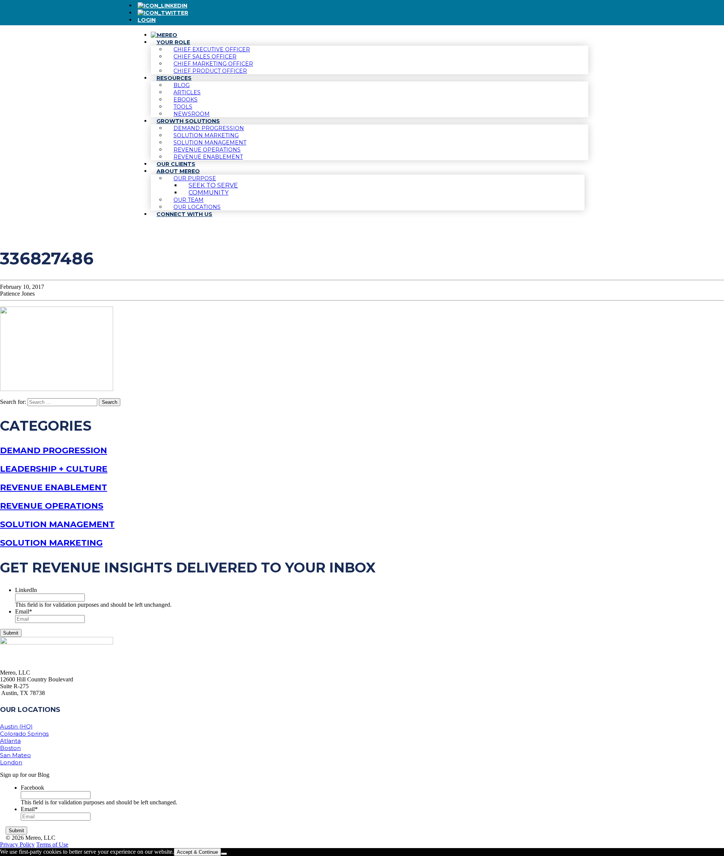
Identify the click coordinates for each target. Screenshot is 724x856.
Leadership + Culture (53, 469)
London (11, 762)
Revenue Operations (51, 506)
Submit (10, 633)
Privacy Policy (17, 844)
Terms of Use (52, 844)
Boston (10, 748)
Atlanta (10, 740)
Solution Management (57, 524)
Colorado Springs (24, 733)
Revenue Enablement (53, 487)
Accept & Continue (197, 852)
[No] (224, 854)
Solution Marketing (51, 543)
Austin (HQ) (16, 726)
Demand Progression (53, 450)
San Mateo (15, 755)
